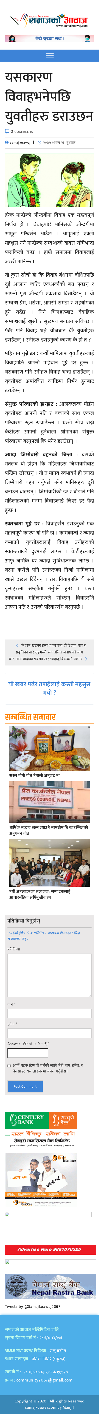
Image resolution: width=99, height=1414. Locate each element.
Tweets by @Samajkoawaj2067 (33, 1307)
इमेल (12, 1024)
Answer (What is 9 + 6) (28, 1044)
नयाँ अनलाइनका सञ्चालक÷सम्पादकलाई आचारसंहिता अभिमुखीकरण (40, 895)
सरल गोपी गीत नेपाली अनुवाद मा (34, 776)
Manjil (68, 1407)
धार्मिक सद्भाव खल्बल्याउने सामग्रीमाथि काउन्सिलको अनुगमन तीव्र (48, 831)
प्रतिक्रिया (13, 949)
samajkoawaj (20, 142)
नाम (11, 1004)
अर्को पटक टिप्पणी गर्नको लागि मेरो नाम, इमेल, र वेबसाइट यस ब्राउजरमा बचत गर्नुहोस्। (48, 1068)
